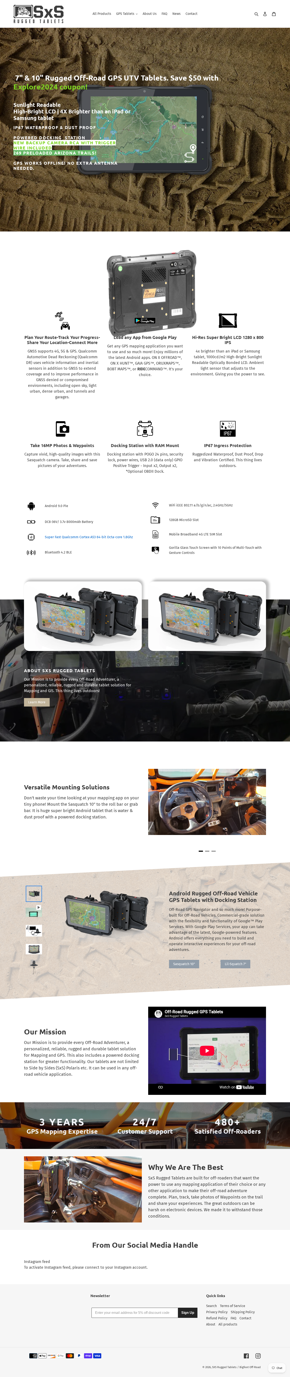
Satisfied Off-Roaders (228, 1131)
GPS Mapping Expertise (62, 1131)
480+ (228, 1122)
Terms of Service (232, 1306)
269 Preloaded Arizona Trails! (55, 153)
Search (211, 1306)
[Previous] (156, 802)
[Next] (257, 802)
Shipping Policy (243, 1312)
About (210, 1324)
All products (227, 1324)
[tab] (201, 851)
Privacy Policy (217, 1312)
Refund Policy (216, 1318)
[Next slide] (33, 969)
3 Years (62, 1122)
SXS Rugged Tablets (224, 1367)
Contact (245, 1318)
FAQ (233, 1318)
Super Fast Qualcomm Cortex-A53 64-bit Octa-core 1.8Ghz (89, 537)
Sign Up (187, 1312)
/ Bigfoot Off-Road (249, 1367)
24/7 (145, 1122)
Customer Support (145, 1131)
